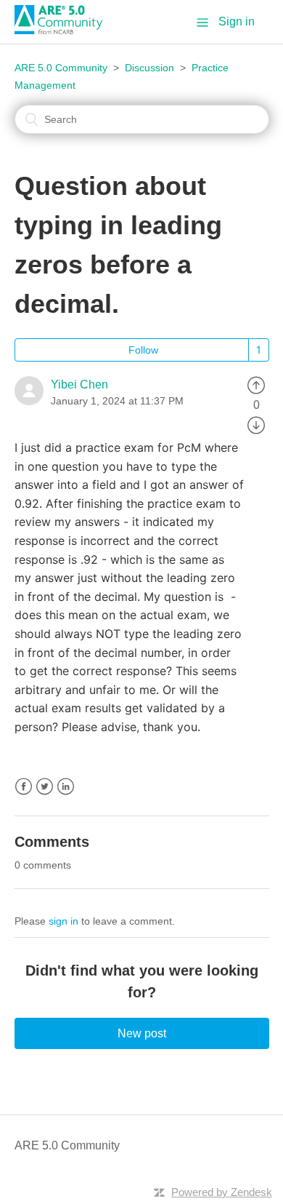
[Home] (64, 30)
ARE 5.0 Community (61, 67)
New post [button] (142, 1033)
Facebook (24, 787)
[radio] (256, 384)
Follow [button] (143, 350)
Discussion (149, 67)
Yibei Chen (79, 384)
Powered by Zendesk (221, 1192)
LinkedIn (66, 787)
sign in (63, 921)
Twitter (45, 787)
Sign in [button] (236, 21)
